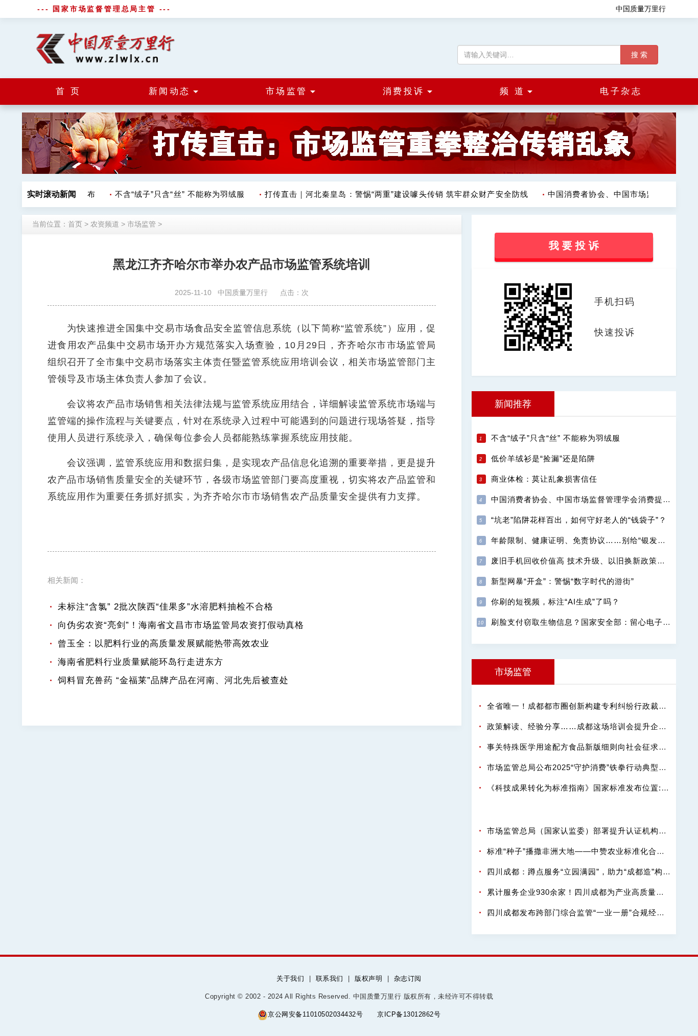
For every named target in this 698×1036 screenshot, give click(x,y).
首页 (75, 224)
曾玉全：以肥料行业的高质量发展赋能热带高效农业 (163, 643)
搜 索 (639, 55)
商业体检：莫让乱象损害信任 (544, 479)
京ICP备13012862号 (408, 1014)
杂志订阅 (408, 978)
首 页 (68, 91)
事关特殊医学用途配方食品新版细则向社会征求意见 (581, 746)
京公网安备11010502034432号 (315, 1014)
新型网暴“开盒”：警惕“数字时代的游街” (562, 581)
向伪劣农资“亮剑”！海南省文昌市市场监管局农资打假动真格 (181, 625)
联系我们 (329, 978)
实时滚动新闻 (51, 194)
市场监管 (141, 224)
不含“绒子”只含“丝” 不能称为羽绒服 (174, 194)
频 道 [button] (512, 91)
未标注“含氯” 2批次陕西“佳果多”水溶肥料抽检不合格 (165, 607)
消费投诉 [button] (404, 91)
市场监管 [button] (287, 91)
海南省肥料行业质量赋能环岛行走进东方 (140, 662)
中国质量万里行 (641, 9)
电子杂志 (621, 91)
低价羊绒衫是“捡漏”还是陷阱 (543, 458)
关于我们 (290, 978)
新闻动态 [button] (170, 91)
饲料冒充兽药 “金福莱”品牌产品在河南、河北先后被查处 (173, 680)
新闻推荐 (513, 404)
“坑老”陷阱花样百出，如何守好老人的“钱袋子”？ (579, 519)
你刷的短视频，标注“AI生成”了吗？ (555, 601)
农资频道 (104, 224)
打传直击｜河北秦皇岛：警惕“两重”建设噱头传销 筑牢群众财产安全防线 (390, 194)
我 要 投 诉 (574, 245)
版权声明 (368, 978)
